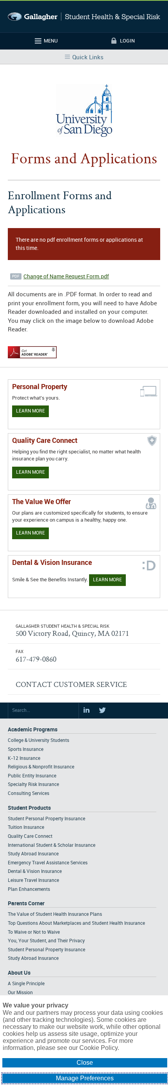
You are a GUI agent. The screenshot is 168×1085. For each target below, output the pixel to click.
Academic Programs (32, 730)
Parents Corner (26, 903)
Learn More (30, 411)
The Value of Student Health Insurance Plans (55, 914)
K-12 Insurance (24, 758)
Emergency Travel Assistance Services (48, 863)
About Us (19, 973)
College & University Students (38, 740)
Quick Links (88, 58)
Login (127, 41)
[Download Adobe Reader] (32, 359)
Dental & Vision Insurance (35, 871)
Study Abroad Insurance (33, 854)
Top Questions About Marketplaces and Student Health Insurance (76, 923)
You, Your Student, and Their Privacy (46, 940)
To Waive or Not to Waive (34, 932)
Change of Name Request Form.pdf (66, 277)
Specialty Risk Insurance (33, 784)
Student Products (29, 808)
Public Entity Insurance (32, 776)
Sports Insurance (25, 749)
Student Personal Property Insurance (46, 818)
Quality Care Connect (30, 836)
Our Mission (20, 992)
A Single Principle (26, 983)
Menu (51, 41)
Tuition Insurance (26, 827)
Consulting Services (28, 793)
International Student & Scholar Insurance (51, 845)
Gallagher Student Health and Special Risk (84, 17)
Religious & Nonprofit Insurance (41, 767)
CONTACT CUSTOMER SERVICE (71, 684)
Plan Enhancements (29, 889)
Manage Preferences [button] (85, 1078)
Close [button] (85, 1062)
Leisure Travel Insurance (33, 880)
